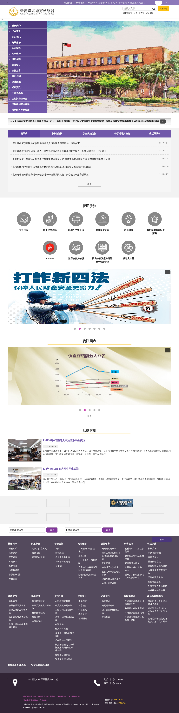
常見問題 (68, 3)
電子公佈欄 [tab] (56, 133)
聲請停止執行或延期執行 (134, 557)
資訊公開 (16, 76)
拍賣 (135, 13)
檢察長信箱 (14, 570)
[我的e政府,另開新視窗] (125, 698)
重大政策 (13, 579)
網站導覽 (80, 3)
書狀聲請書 (127, 13)
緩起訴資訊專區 (19, 99)
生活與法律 (37, 621)
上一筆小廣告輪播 (11, 503)
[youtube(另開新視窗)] (132, 698)
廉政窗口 (16, 65)
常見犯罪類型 (38, 601)
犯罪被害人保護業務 (157, 586)
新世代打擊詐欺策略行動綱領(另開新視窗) (90, 329)
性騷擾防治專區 (62, 655)
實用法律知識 (38, 613)
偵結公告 (149, 13)
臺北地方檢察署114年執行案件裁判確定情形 (99, 410)
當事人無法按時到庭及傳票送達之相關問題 (111, 556)
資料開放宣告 (74, 697)
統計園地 (16, 82)
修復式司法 (153, 557)
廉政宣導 (13, 601)
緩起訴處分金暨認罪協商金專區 (157, 602)
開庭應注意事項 (109, 549)
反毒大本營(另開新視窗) (104, 329)
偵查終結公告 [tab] (89, 133)
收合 (162, 540)
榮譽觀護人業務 (155, 577)
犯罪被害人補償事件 (111, 579)
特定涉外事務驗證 (21, 110)
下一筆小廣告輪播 (168, 503)
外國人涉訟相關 (109, 583)
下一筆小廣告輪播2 (168, 517)
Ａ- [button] (151, 3)
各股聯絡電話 (15, 575)
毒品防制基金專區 (156, 590)
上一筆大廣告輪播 (9, 297)
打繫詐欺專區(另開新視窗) (75, 329)
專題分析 (82, 614)
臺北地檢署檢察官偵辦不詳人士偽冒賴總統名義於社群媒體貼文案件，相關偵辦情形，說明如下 (60, 151)
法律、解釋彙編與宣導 (64, 618)
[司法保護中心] (26, 517)
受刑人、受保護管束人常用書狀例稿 (134, 576)
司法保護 (16, 59)
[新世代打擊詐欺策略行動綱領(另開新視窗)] (89, 296)
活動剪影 (89, 430)
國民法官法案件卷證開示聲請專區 (87, 568)
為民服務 (16, 42)
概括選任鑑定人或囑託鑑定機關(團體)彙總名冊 (64, 648)
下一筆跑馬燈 (167, 122)
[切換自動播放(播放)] (163, 121)
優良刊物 (36, 617)
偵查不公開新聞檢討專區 (64, 634)
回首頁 (111, 3)
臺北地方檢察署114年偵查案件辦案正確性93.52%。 (80, 410)
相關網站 (82, 619)
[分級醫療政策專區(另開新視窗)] (152, 503)
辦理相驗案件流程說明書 (87, 576)
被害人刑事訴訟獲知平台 (111, 573)
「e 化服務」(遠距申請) (87, 561)
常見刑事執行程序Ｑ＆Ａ (134, 568)
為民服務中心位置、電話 (87, 550)
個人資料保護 (61, 629)
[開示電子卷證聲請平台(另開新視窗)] (89, 503)
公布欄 (58, 566)
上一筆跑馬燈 (167, 120)
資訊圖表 (89, 341)
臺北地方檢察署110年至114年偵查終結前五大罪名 (85, 410)
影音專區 (106, 601)
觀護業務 (152, 549)
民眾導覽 (16, 31)
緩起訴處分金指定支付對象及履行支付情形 (157, 611)
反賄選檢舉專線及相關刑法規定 (134, 602)
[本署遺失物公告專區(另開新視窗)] (58, 517)
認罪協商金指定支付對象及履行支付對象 (157, 620)
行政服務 (82, 610)
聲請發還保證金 (132, 563)
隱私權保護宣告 (29, 697)
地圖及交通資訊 (39, 549)
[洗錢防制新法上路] (89, 517)
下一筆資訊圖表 (170, 376)
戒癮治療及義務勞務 (157, 566)
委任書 (141, 13)
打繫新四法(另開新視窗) (80, 329)
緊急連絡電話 (136, 3)
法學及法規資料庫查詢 (41, 607)
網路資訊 (16, 87)
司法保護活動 (154, 553)
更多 (89, 184)
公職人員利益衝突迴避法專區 (18, 625)
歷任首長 (13, 557)
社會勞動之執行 (155, 562)
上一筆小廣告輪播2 (11, 517)
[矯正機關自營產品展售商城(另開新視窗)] (58, 503)
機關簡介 (16, 26)
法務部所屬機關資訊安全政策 (35, 700)
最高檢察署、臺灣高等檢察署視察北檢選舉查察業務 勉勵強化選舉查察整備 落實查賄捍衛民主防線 (61, 159)
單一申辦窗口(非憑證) (46, 697)
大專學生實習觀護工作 (157, 571)
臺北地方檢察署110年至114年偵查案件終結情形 (90, 410)
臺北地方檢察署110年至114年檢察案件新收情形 (94, 410)
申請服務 (59, 624)
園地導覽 (82, 601)
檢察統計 (82, 606)
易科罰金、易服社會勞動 (134, 550)
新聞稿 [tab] (24, 133)
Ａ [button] (158, 3)
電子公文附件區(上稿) (110, 611)
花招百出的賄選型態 (134, 608)
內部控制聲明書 (62, 601)
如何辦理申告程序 (110, 567)
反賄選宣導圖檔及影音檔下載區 (134, 618)
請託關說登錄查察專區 (18, 618)
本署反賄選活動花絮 (134, 613)
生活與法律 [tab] (155, 133)
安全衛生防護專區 (63, 659)
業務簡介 (13, 566)
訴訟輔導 (16, 48)
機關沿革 (13, 549)
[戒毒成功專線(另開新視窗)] (152, 517)
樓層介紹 (36, 553)
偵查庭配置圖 (38, 557)
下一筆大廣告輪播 (170, 297)
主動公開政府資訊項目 (64, 611)
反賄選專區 (17, 93)
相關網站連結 (108, 606)
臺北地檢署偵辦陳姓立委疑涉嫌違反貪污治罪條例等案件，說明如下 (46, 143)
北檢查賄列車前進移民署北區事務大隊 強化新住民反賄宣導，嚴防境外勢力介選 (52, 167)
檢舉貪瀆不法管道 (17, 606)
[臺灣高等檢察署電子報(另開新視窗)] (121, 503)
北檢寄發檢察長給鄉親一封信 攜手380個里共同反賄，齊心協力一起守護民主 (51, 175)
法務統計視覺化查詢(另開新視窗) (99, 329)
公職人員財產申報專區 (18, 611)
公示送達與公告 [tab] (122, 133)
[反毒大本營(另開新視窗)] (121, 517)
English (91, 3)
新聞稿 (58, 549)
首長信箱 (122, 3)
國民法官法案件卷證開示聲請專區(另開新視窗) (85, 329)
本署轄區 (13, 562)
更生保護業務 (154, 582)
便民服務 (89, 206)
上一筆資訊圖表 (9, 376)
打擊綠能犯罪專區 (21, 104)
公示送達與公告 (62, 557)
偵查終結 (59, 553)
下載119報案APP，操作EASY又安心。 (29, 121)
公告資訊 (16, 37)
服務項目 (82, 556)
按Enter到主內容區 (10, 2)
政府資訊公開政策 (63, 606)
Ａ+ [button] (165, 3)
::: (2, 19)
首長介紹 (13, 553)
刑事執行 (16, 54)
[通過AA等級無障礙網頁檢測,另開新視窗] (113, 698)
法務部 (101, 3)
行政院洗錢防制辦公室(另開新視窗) (94, 329)
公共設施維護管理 (63, 640)
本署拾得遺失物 (62, 562)
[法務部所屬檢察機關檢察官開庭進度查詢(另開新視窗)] (26, 503)
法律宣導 (16, 71)
